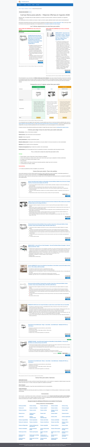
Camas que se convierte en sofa (44, 435)
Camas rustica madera (65, 423)
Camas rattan (65, 425)
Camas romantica (33, 422)
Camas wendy (54, 408)
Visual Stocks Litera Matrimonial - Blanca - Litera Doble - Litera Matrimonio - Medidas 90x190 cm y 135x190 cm (48, 361)
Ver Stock (40, 62)
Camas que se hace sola (55, 432)
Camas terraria (65, 413)
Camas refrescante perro (44, 429)
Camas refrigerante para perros (34, 426)
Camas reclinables (23, 428)
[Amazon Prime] (69, 194)
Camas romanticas (44, 422)
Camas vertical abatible (54, 411)
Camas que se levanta (65, 432)
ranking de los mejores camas (62, 127)
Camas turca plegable (32, 414)
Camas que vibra (22, 431)
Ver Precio (38, 117)
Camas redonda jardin (33, 429)
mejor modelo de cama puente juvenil (26, 123)
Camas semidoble (55, 419)
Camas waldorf (43, 408)
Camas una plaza (22, 410)
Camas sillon (65, 419)
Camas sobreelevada (43, 417)
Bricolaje (37, 4)
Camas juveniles (22, 405)
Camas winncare (44, 405)
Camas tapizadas (33, 419)
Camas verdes (43, 410)
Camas (30, 8)
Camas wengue (65, 408)
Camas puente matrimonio (54, 439)
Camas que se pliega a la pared (34, 435)
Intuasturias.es (25, 1)
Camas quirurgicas (34, 431)
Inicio (20, 8)
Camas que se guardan (22, 439)
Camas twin (43, 413)
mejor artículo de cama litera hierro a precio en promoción (46, 123)
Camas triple (65, 410)
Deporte (29, 4)
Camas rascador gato (44, 432)
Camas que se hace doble (34, 439)
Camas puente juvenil (43, 439)
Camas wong (65, 405)
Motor (33, 4)
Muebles (26, 8)
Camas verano (33, 410)
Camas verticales (33, 408)
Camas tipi (21, 416)
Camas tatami (54, 413)
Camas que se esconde (65, 435)
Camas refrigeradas (23, 425)
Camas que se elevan (54, 435)
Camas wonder (54, 405)
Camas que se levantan (22, 435)
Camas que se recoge (65, 429)
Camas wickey (33, 405)
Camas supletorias (66, 416)
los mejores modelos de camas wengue (52, 23)
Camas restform (54, 425)
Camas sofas (54, 416)
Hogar (20, 4)
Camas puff (64, 438)
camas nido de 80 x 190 (58, 22)
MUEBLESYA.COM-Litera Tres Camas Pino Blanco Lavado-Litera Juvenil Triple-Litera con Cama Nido (48, 304)
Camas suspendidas (23, 419)
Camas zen (21, 408)
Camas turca (21, 413)
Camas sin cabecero (23, 422)
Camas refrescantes (55, 428)
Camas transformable (33, 417)
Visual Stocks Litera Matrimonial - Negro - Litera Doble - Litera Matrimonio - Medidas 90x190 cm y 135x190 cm (48, 325)
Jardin (25, 4)
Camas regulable (44, 425)
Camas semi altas (44, 419)
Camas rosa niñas (55, 422)
